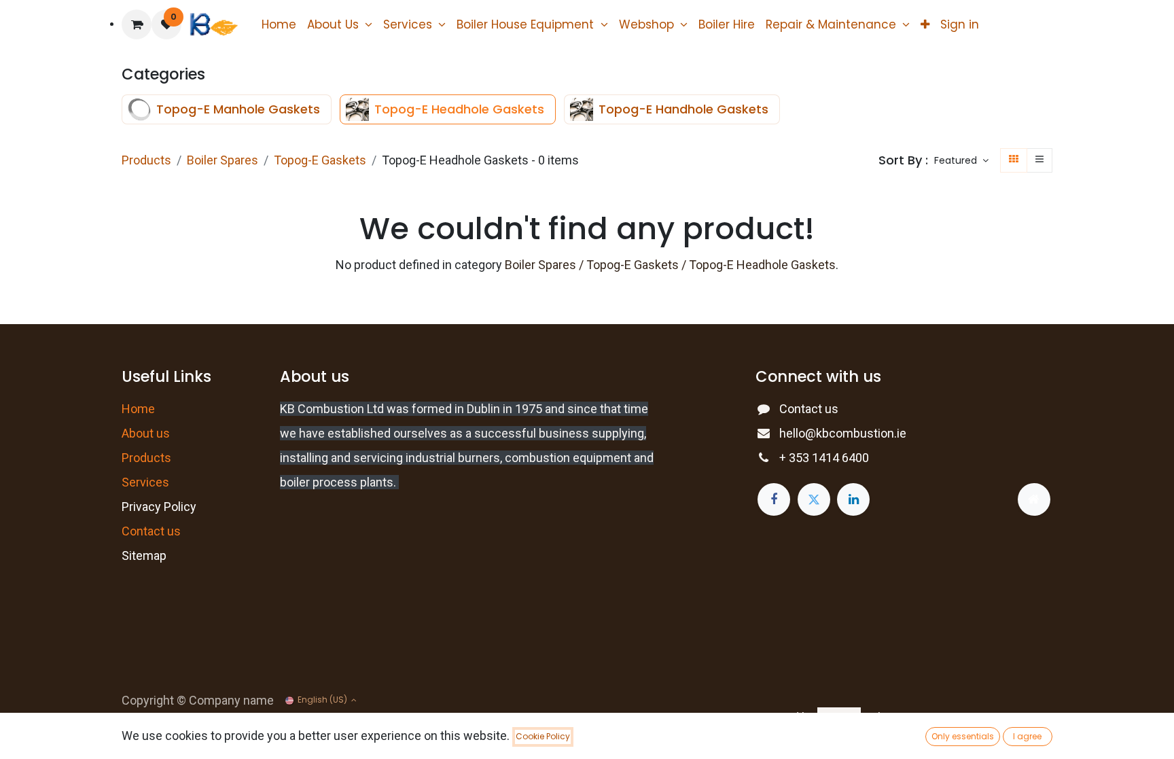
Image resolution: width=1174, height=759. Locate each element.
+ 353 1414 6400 (824, 458)
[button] (961, 161)
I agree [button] (1027, 736)
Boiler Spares (222, 160)
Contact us (808, 409)
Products (146, 160)
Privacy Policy (159, 506)
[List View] (1039, 160)
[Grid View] (1013, 160)
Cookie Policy (543, 736)
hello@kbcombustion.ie (842, 433)
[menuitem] (279, 24)
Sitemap (144, 555)
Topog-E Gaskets (320, 160)
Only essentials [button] (962, 736)
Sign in (959, 24)
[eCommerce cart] (137, 24)
